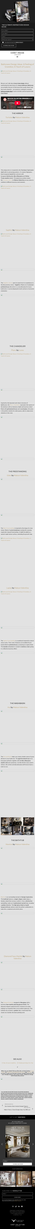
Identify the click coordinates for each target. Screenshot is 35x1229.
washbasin (20, 1099)
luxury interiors (9, 1099)
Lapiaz (9, 588)
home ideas (25, 1094)
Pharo (13, 350)
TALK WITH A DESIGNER (17, 1212)
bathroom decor (14, 1091)
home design (18, 1094)
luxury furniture (19, 1097)
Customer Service (17, 1213)
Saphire (9, 230)
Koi (9, 707)
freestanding (4, 1094)
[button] (33, 1144)
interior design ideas (10, 1096)
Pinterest (22, 1072)
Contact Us (17, 1215)
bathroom (7, 1091)
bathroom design (24, 1091)
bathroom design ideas (7, 1093)
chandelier (30, 1093)
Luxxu (21, 350)
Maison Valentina (22, 117)
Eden (9, 475)
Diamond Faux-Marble (13, 956)
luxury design (10, 1097)
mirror (16, 1099)
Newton (9, 844)
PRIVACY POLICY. (18, 1200)
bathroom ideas (17, 1093)
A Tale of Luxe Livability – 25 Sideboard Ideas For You (17, 1063)
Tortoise (9, 117)
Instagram (16, 1072)
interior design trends (22, 1096)
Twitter (29, 1072)
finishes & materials (17, 1210)
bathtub (24, 1093)
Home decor (11, 1094)
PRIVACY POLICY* (19, 42)
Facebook (9, 1072)
